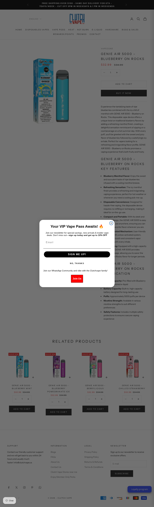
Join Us (77, 278)
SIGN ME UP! (77, 254)
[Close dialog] (111, 223)
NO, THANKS (77, 263)
